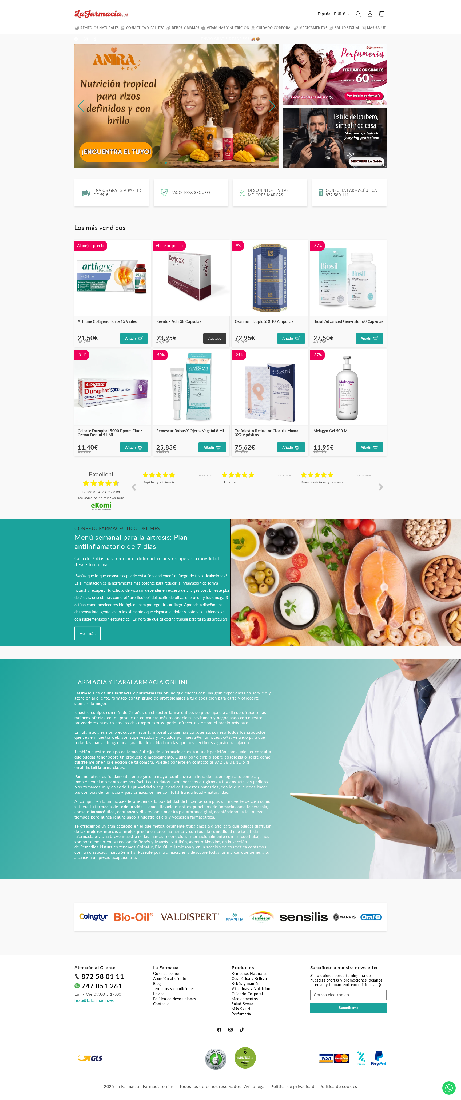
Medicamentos (313, 28)
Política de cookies (338, 1086)
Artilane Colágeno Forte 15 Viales (107, 321)
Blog (157, 983)
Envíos (159, 993)
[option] (178, 491)
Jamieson (182, 846)
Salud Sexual (347, 28)
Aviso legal (255, 1086)
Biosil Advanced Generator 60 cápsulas (348, 321)
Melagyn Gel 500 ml (331, 431)
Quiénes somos (166, 973)
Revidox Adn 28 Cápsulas (178, 321)
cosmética (237, 846)
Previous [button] (133, 487)
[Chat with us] (449, 1088)
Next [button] (381, 487)
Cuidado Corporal (274, 28)
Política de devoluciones (174, 998)
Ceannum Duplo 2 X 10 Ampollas (264, 321)
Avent (194, 841)
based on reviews (101, 491)
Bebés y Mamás (153, 841)
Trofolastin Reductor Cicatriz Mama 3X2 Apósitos (266, 433)
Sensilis (128, 852)
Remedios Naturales (99, 28)
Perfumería (241, 1014)
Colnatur (145, 846)
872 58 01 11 (102, 976)
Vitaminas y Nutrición (228, 28)
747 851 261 (101, 986)
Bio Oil (162, 846)
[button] (358, 14)
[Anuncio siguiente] (291, 39)
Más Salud (377, 28)
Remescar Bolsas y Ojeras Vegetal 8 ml (190, 431)
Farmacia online (158, 1086)
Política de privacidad (292, 1086)
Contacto (161, 1004)
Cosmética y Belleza (145, 28)
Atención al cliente (169, 978)
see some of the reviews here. (101, 497)
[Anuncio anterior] (170, 39)
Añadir (130, 338)
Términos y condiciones (174, 988)
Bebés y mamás (186, 28)
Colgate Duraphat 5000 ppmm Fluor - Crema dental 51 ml (111, 433)
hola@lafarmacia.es (94, 1000)
